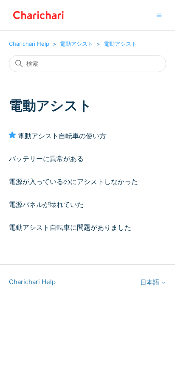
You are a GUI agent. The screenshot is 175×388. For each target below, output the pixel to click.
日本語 (150, 282)
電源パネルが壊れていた (46, 204)
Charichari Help (29, 43)
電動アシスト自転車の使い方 (62, 135)
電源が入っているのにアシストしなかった (73, 181)
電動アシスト (76, 43)
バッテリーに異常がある (46, 158)
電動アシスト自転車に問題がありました (70, 227)
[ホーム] (38, 15)
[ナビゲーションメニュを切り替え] (159, 14)
